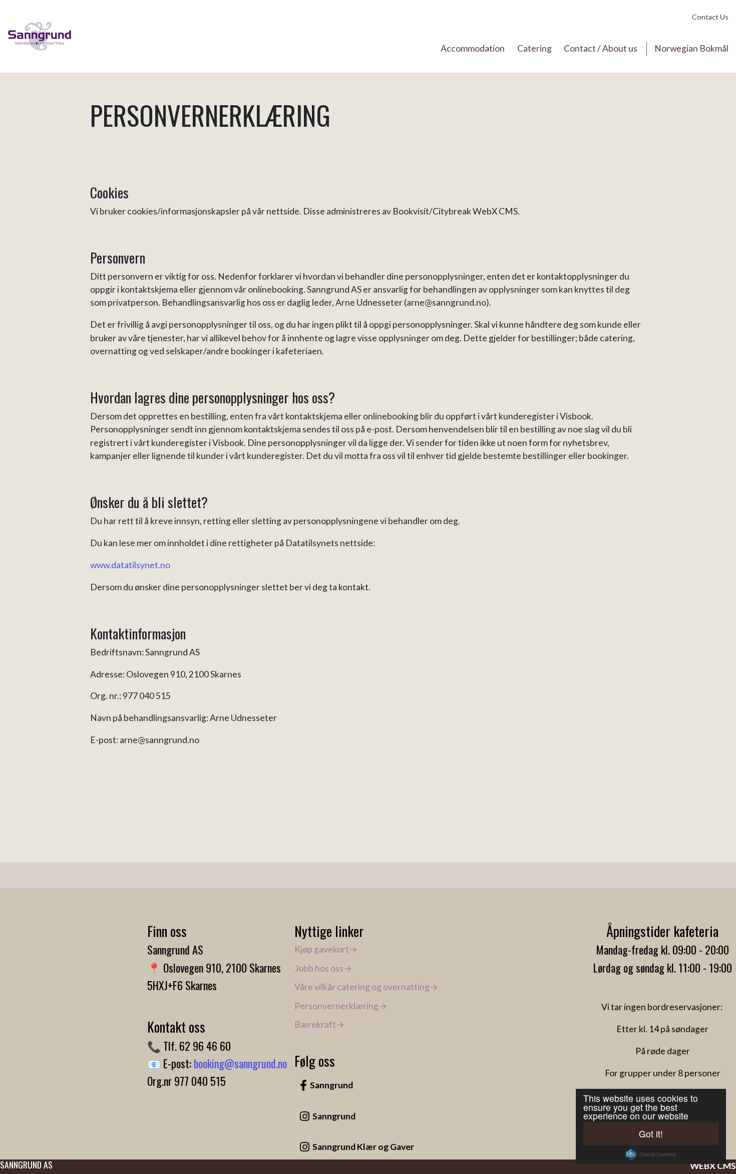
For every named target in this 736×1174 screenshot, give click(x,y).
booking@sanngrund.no (240, 1063)
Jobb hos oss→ (323, 968)
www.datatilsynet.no (130, 565)
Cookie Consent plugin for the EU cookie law (651, 1154)
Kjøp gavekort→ (325, 949)
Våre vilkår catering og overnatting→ (366, 987)
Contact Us (710, 17)
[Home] (40, 37)
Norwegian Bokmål (691, 48)
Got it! (651, 1133)
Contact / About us (600, 48)
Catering (534, 48)
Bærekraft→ (319, 1024)
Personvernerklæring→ (340, 1006)
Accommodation (473, 48)
